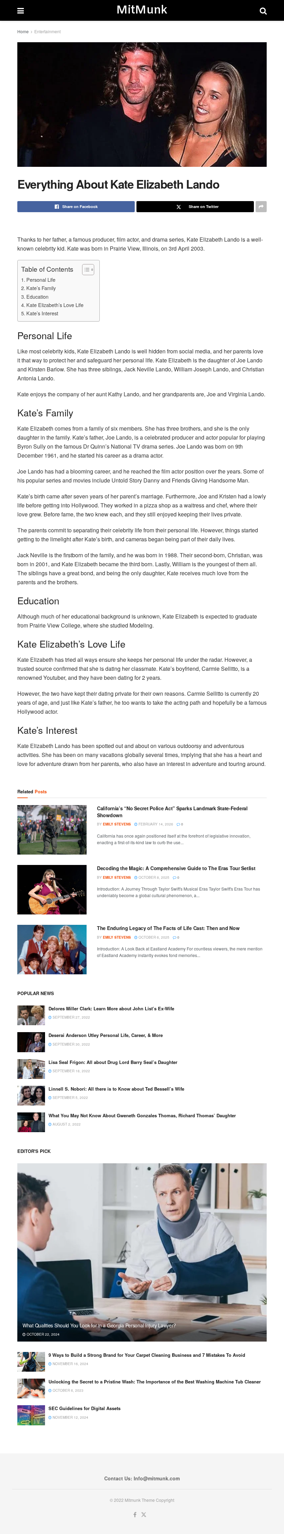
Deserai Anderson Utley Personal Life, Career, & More (105, 1035)
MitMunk (141, 10)
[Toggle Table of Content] (84, 270)
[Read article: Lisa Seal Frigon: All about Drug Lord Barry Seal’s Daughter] (31, 1069)
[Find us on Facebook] (134, 1515)
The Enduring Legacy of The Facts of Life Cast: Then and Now (168, 927)
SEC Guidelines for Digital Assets (84, 1408)
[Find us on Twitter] (144, 1515)
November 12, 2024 (70, 1417)
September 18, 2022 (71, 1070)
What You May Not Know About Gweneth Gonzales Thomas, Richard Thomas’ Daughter (142, 1115)
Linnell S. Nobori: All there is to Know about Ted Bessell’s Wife (116, 1088)
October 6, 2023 (67, 1390)
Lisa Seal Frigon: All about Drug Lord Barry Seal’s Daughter (112, 1062)
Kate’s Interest (42, 313)
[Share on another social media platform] (261, 206)
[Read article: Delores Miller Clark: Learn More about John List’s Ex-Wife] (31, 1015)
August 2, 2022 (66, 1124)
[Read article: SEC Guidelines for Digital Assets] (31, 1415)
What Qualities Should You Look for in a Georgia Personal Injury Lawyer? (99, 1325)
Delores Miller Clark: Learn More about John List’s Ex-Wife (111, 1008)
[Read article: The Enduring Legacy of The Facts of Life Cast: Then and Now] (52, 949)
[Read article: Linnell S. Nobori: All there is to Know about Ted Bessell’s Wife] (31, 1096)
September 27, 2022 (71, 1017)
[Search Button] (263, 10)
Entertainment (47, 31)
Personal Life (40, 279)
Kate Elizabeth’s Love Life (54, 304)
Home (23, 31)
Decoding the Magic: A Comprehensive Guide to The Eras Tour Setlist (176, 868)
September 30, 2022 (71, 1044)
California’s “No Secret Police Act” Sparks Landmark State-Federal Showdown (172, 812)
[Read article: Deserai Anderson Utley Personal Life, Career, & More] (31, 1042)
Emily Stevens (117, 824)
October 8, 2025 (153, 877)
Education (37, 296)
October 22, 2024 (43, 1334)
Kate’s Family (41, 287)
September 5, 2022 (70, 1097)
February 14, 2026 (155, 824)
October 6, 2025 (153, 937)
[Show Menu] (20, 10)
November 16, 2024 (70, 1363)
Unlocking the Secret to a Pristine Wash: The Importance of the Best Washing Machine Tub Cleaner (154, 1381)
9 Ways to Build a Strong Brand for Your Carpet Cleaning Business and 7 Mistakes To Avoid (146, 1355)
